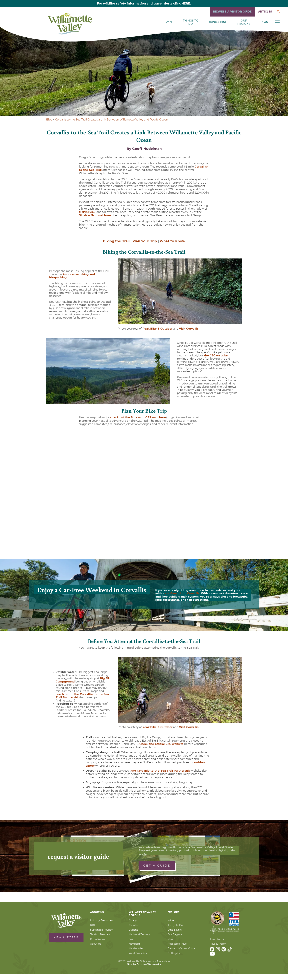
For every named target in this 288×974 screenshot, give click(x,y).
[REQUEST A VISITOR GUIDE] (232, 15)
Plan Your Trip (144, 241)
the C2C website (216, 355)
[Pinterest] (224, 950)
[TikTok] (230, 950)
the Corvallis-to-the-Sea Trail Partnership (160, 770)
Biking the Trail (116, 241)
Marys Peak (87, 212)
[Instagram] (218, 950)
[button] (277, 22)
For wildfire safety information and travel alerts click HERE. (144, 3)
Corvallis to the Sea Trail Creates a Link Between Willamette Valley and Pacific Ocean (111, 119)
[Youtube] (213, 954)
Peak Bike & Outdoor (157, 328)
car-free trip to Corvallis (182, 593)
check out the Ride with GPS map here (138, 417)
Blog (49, 119)
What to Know (172, 241)
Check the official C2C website (161, 744)
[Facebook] (212, 950)
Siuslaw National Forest (96, 215)
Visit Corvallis (188, 328)
